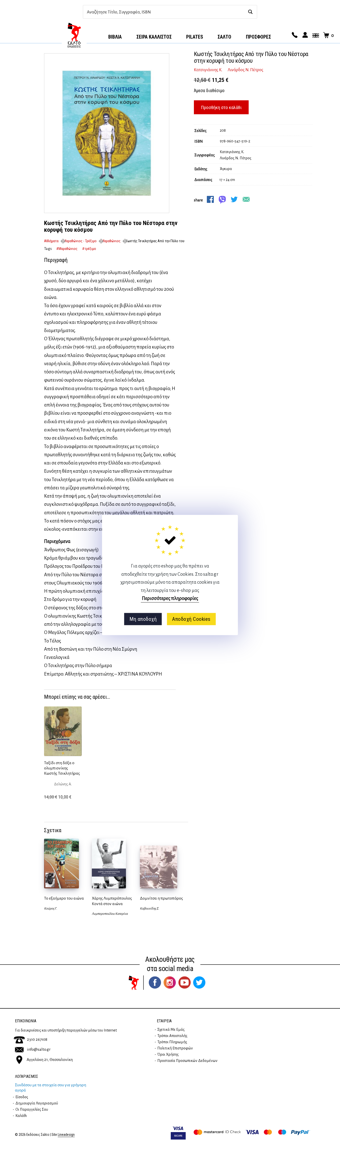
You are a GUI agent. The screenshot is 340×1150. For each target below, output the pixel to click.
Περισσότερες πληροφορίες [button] (170, 598)
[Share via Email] (246, 199)
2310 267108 (37, 1039)
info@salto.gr (39, 1049)
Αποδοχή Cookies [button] (191, 619)
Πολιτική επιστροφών (175, 1048)
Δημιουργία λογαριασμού (36, 1103)
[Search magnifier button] (250, 11)
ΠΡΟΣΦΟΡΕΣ (258, 37)
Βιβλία (115, 37)
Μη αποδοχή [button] (143, 619)
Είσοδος (21, 1097)
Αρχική (74, 35)
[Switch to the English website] (315, 35)
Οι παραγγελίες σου (31, 1109)
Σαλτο (224, 37)
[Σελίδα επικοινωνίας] (294, 35)
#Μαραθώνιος (66, 248)
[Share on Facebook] (210, 199)
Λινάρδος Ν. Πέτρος (245, 70)
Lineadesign (66, 1135)
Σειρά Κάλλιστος (154, 37)
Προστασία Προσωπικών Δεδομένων (187, 1061)
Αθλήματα (51, 241)
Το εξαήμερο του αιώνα (64, 898)
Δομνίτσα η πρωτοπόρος (161, 898)
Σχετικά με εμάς (171, 1030)
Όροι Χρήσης (168, 1054)
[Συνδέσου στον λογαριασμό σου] (304, 35)
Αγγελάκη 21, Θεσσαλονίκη (50, 1059)
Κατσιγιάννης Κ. (208, 70)
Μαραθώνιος (111, 241)
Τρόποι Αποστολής (172, 1036)
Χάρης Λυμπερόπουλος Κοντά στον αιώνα (112, 901)
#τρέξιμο (89, 248)
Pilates (194, 37)
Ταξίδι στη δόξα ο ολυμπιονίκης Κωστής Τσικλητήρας (62, 768)
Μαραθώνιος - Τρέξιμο (80, 241)
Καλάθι (21, 1116)
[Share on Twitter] (234, 199)
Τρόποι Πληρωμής (172, 1042)
